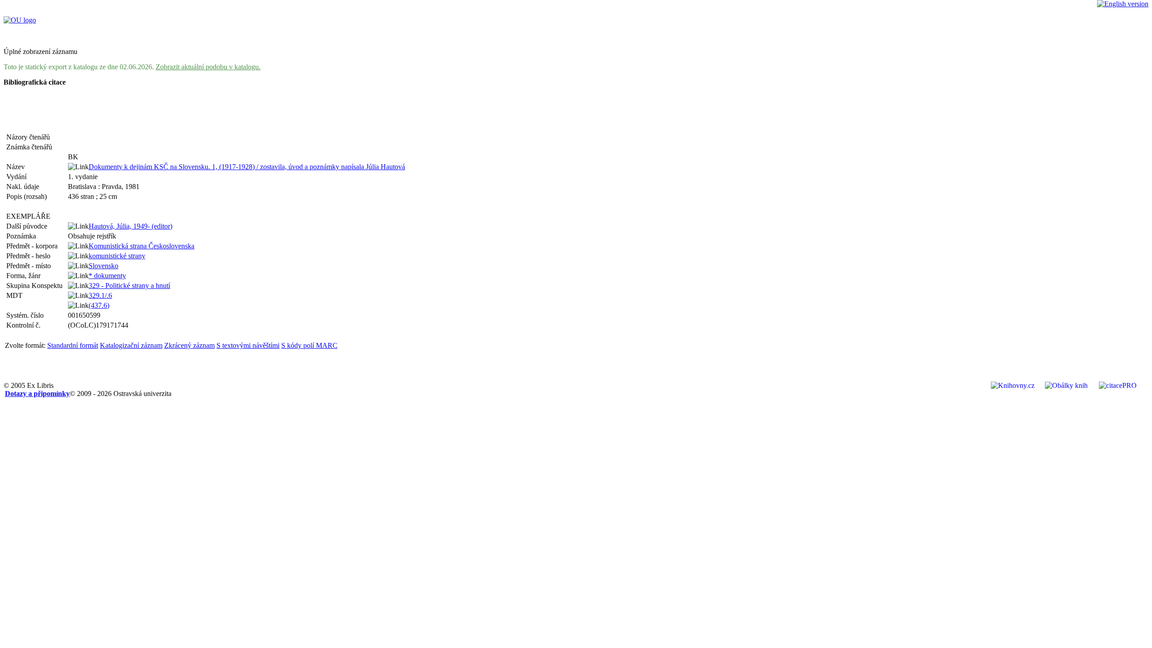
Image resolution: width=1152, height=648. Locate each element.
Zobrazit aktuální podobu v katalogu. (208, 67)
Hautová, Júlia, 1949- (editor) (130, 226)
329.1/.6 (100, 295)
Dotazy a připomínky (37, 393)
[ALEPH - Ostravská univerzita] (20, 20)
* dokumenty (107, 275)
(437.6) (99, 305)
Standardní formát (72, 345)
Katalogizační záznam (131, 345)
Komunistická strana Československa (141, 246)
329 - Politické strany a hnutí (129, 285)
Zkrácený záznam (189, 345)
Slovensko (103, 266)
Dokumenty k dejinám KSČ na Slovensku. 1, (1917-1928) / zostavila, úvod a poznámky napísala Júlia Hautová (247, 167)
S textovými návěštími (247, 345)
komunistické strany (117, 256)
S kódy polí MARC (309, 345)
